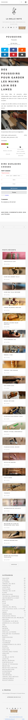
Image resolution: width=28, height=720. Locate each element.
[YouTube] (11, 27)
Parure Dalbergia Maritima (12, 307)
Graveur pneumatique (11, 540)
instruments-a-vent (10, 598)
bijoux (5, 635)
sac (3, 639)
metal (4, 626)
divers (5, 646)
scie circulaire (20, 153)
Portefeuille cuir (10, 261)
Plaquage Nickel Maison (11, 447)
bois (4, 601)
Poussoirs (4, 2)
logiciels (6, 587)
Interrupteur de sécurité (12, 508)
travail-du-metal (9, 606)
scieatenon (7, 671)
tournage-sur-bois (10, 621)
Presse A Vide (8, 354)
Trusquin (7, 493)
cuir (4, 603)
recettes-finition (9, 667)
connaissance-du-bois (11, 644)
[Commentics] (14, 188)
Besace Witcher (9, 401)
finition (5, 648)
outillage (6, 589)
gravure (5, 653)
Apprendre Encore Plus (14, 697)
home (4, 655)
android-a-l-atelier (10, 623)
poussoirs (20, 149)
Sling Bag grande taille (11, 276)
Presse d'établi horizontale (13, 431)
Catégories (7, 575)
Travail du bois (7, 150)
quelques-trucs (9, 615)
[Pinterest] (16, 27)
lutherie (6, 582)
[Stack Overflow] (5, 27)
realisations (7, 594)
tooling (5, 605)
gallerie (5, 578)
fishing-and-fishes (10, 651)
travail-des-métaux (10, 676)
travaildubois (8, 678)
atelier (5, 580)
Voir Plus (14, 564)
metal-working (8, 660)
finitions (6, 649)
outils (5, 610)
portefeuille (7, 662)
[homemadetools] (22, 28)
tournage (6, 642)
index (4, 612)
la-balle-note (8, 657)
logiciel (5, 658)
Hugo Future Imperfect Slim (15, 716)
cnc (4, 624)
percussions (7, 637)
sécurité (20, 155)
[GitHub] (3, 27)
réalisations (7, 599)
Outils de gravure (10, 462)
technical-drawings (10, 596)
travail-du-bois (8, 583)
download (6, 585)
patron (5, 628)
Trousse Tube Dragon (11, 370)
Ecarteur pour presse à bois (13, 416)
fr (21, 2)
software (6, 673)
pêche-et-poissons (10, 664)
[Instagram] (13, 27)
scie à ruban (20, 151)
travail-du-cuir (8, 590)
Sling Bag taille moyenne (12, 292)
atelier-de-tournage (11, 633)
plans (4, 592)
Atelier (8, 154)
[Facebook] (8, 27)
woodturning (8, 680)
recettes (6, 666)
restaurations (8, 669)
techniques (7, 674)
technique (6, 640)
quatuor (5, 630)
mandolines (7, 614)
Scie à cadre (8, 477)
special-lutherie (9, 632)
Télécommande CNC (10, 339)
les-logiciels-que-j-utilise (13, 608)
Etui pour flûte (9, 385)
